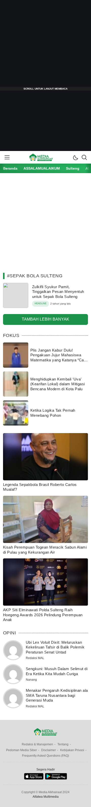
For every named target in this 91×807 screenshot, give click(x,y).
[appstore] (33, 778)
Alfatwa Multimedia (46, 796)
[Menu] (7, 157)
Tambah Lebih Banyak (45, 319)
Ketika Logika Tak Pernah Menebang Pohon (52, 412)
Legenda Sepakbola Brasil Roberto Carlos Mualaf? (40, 487)
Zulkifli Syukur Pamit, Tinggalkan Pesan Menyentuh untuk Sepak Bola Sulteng (58, 292)
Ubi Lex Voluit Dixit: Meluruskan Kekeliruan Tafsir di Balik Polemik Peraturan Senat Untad (55, 647)
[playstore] (56, 778)
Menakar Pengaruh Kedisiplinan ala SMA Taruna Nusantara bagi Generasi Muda (57, 695)
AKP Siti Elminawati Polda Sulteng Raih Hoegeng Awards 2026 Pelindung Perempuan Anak (43, 615)
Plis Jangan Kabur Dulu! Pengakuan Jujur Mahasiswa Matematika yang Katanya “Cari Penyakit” (58, 357)
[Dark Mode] (75, 157)
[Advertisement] (45, 45)
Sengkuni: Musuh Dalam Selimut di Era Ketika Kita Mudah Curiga (56, 671)
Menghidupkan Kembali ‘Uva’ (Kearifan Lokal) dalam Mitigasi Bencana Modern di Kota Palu (57, 384)
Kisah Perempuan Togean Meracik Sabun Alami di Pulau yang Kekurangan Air (45, 549)
